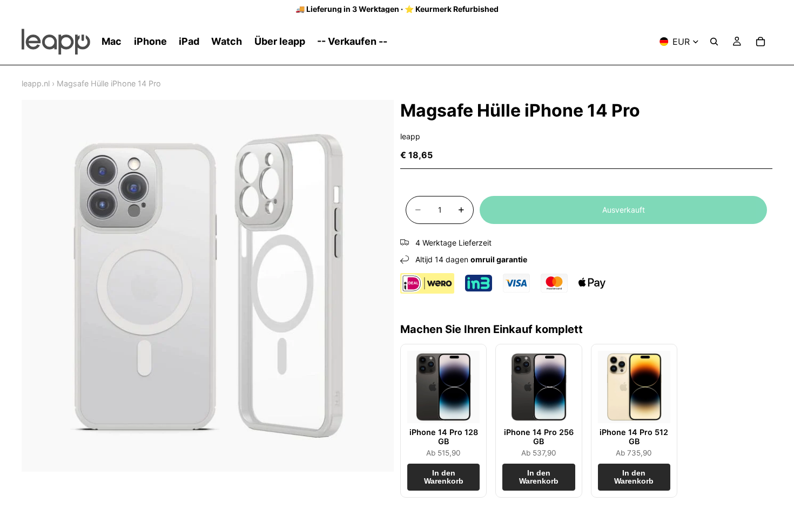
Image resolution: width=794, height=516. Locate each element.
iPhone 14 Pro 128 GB (443, 436)
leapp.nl (36, 83)
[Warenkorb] (760, 41)
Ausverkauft (623, 209)
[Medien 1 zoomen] (208, 286)
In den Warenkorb (443, 477)
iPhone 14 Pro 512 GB (634, 436)
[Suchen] (714, 41)
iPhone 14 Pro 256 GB (539, 436)
